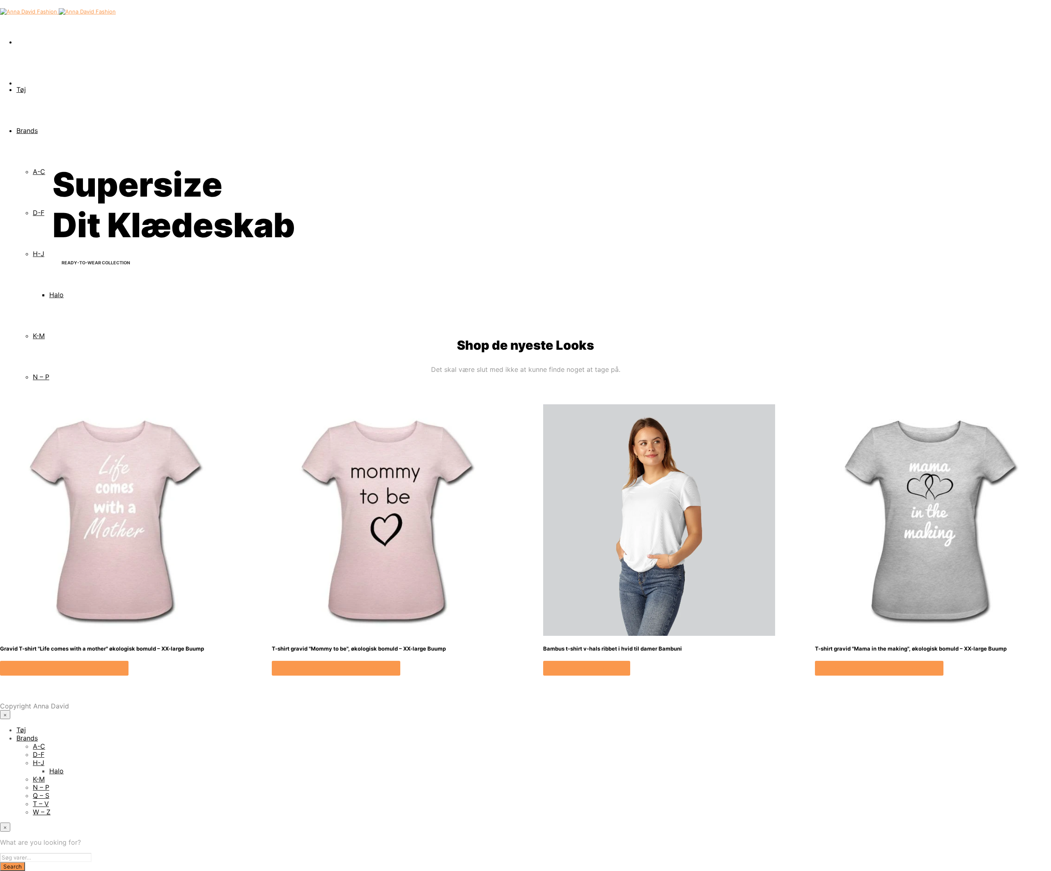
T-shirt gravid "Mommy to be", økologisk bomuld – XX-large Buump (359, 648)
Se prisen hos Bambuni (587, 668)
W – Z (41, 812)
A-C (39, 171)
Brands (27, 130)
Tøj (21, 89)
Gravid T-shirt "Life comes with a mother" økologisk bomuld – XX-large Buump (102, 648)
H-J (38, 254)
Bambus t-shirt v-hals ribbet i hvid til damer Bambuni (612, 648)
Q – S (41, 795)
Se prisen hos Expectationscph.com (64, 668)
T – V (41, 804)
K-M (39, 336)
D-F (38, 213)
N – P (41, 377)
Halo (56, 295)
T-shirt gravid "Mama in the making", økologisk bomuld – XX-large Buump (911, 648)
